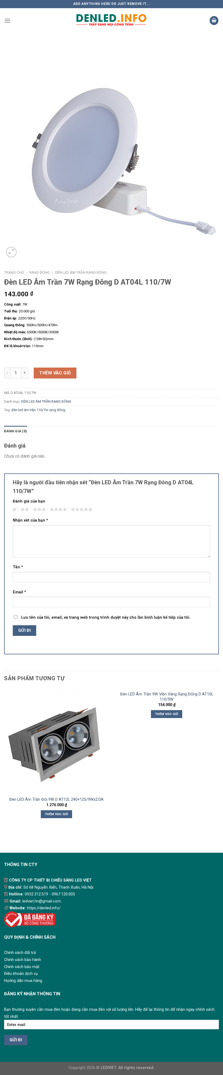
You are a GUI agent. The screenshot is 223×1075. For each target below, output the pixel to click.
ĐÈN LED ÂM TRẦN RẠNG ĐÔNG (81, 272)
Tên (18, 567)
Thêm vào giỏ (55, 372)
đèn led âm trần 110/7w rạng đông (38, 410)
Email (19, 592)
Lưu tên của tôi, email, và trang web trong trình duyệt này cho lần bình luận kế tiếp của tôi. (105, 617)
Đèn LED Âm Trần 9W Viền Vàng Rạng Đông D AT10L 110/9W (166, 697)
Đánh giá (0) (15, 431)
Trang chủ (14, 272)
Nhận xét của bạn (30, 520)
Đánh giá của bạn (29, 501)
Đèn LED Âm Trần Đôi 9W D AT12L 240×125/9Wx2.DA (56, 799)
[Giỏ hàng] (214, 20)
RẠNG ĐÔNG (39, 272)
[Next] (219, 760)
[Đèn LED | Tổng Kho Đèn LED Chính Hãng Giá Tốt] (111, 20)
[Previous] (4, 760)
